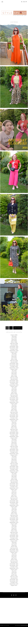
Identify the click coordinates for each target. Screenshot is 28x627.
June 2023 (14, 389)
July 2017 (14, 491)
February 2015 (14, 532)
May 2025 (14, 356)
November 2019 (14, 451)
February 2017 (14, 498)
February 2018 (14, 481)
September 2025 (14, 350)
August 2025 (14, 352)
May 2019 (14, 459)
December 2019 (14, 449)
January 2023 (14, 396)
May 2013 (14, 556)
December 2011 (14, 579)
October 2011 (14, 582)
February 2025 (14, 360)
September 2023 (14, 385)
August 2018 (14, 472)
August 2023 (14, 386)
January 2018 (14, 482)
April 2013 (14, 558)
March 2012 (14, 575)
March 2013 (14, 559)
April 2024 (14, 375)
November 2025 (14, 347)
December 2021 (14, 415)
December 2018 (14, 466)
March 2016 (14, 513)
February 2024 (14, 378)
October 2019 (14, 452)
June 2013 (14, 555)
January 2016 (14, 516)
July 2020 (14, 439)
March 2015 (14, 531)
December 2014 (14, 535)
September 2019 (14, 453)
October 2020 (14, 435)
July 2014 (14, 542)
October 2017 (14, 486)
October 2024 (14, 366)
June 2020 (14, 440)
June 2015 (14, 526)
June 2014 (14, 544)
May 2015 (14, 528)
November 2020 (14, 433)
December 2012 (14, 564)
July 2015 (14, 525)
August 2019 (14, 455)
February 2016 (14, 515)
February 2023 (14, 395)
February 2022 (14, 412)
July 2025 (14, 353)
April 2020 (14, 443)
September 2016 (14, 505)
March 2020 (14, 445)
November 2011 (14, 581)
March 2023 (14, 393)
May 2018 (14, 476)
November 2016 (14, 502)
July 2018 (14, 473)
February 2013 (14, 561)
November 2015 (14, 519)
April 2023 (14, 392)
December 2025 (14, 346)
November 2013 (14, 549)
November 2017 (14, 485)
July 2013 (14, 554)
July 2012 (14, 571)
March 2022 (14, 410)
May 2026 (14, 339)
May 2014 (14, 545)
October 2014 (14, 538)
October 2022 (14, 400)
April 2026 (14, 340)
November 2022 (14, 399)
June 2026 (14, 337)
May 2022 (14, 408)
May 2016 (14, 511)
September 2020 (14, 436)
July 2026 (14, 336)
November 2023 (14, 382)
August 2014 (14, 541)
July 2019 (14, 456)
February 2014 (14, 548)
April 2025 (14, 358)
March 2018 (14, 479)
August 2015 (14, 523)
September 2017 (14, 488)
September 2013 (14, 551)
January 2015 (14, 533)
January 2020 (14, 448)
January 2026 (14, 345)
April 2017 (14, 495)
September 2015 (14, 522)
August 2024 (14, 369)
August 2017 (14, 489)
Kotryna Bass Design (24, 625)
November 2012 (14, 565)
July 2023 (14, 388)
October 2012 (14, 566)
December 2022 (14, 398)
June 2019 (14, 458)
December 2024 (14, 363)
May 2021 (14, 425)
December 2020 (14, 432)
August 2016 (14, 506)
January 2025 (14, 362)
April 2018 (14, 478)
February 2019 (14, 463)
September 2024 (14, 368)
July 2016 (14, 508)
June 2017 (14, 492)
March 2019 (14, 462)
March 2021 (14, 428)
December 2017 (14, 483)
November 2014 (14, 536)
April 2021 (14, 426)
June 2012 (14, 572)
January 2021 (14, 430)
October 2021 (14, 418)
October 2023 (14, 383)
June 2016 (14, 509)
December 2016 (14, 501)
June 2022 (14, 406)
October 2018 (14, 469)
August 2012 (14, 569)
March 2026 (14, 342)
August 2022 (14, 403)
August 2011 (14, 585)
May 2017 (14, 493)
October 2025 (14, 349)
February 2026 (14, 343)
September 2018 (14, 471)
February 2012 (14, 576)
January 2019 (14, 465)
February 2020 (14, 446)
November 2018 (14, 468)
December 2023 (14, 380)
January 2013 (14, 562)
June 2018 (14, 475)
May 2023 (14, 390)
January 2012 (14, 578)
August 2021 (14, 420)
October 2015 (14, 521)
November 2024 (14, 365)
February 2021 (14, 429)
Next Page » (18, 327)
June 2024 (14, 372)
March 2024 (14, 376)
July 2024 (14, 370)
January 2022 (14, 413)
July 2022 (14, 405)
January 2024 (14, 379)
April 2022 (14, 409)
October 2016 (14, 503)
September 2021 (14, 419)
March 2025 (14, 359)
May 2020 (14, 442)
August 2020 (14, 438)
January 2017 (14, 499)
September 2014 (14, 539)
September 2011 (14, 584)
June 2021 (14, 423)
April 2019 (14, 461)
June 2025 (14, 355)
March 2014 (14, 546)
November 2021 (14, 416)
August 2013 (14, 552)
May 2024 (14, 373)
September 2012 (14, 568)
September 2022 (14, 402)
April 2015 (14, 529)
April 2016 (14, 512)
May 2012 (14, 574)
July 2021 (14, 422)
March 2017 (14, 496)
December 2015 (14, 518)
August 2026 (14, 335)
